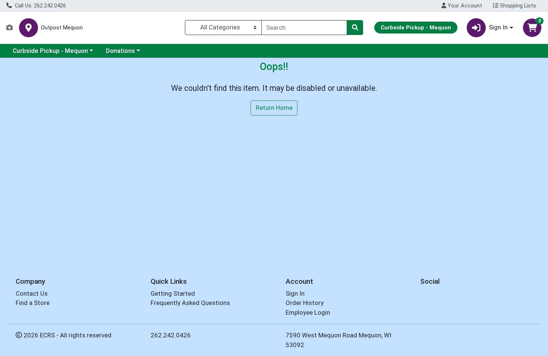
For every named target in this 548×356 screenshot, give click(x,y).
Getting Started (173, 293)
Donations (120, 50)
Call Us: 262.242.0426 (39, 5)
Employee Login (308, 312)
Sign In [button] (498, 27)
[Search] (355, 27)
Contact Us (32, 293)
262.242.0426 (171, 335)
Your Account (464, 5)
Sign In (295, 293)
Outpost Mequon (62, 28)
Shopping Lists (517, 5)
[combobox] (304, 27)
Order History (305, 302)
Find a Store (33, 302)
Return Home (274, 107)
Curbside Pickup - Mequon (50, 50)
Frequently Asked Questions (190, 302)
